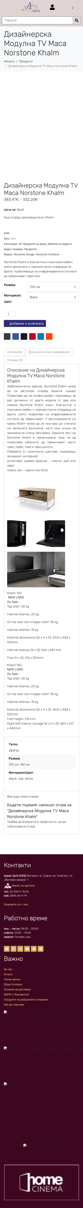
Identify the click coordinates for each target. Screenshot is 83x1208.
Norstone (55, 375)
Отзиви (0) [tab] (15, 360)
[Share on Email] (7, 336)
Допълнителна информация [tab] (49, 352)
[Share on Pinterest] (32, 336)
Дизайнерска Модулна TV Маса (36, 372)
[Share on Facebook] (15, 336)
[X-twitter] (20, 949)
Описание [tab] (14, 352)
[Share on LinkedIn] (40, 336)
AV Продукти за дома (32, 243)
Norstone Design (24, 254)
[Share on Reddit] (49, 336)
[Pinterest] (40, 949)
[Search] (77, 20)
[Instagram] (13, 949)
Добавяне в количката (26, 323)
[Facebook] (7, 949)
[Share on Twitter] (24, 336)
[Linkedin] (34, 949)
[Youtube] (27, 949)
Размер (9, 285)
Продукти (30, 249)
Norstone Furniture (47, 254)
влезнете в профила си (39, 822)
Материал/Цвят (12, 298)
